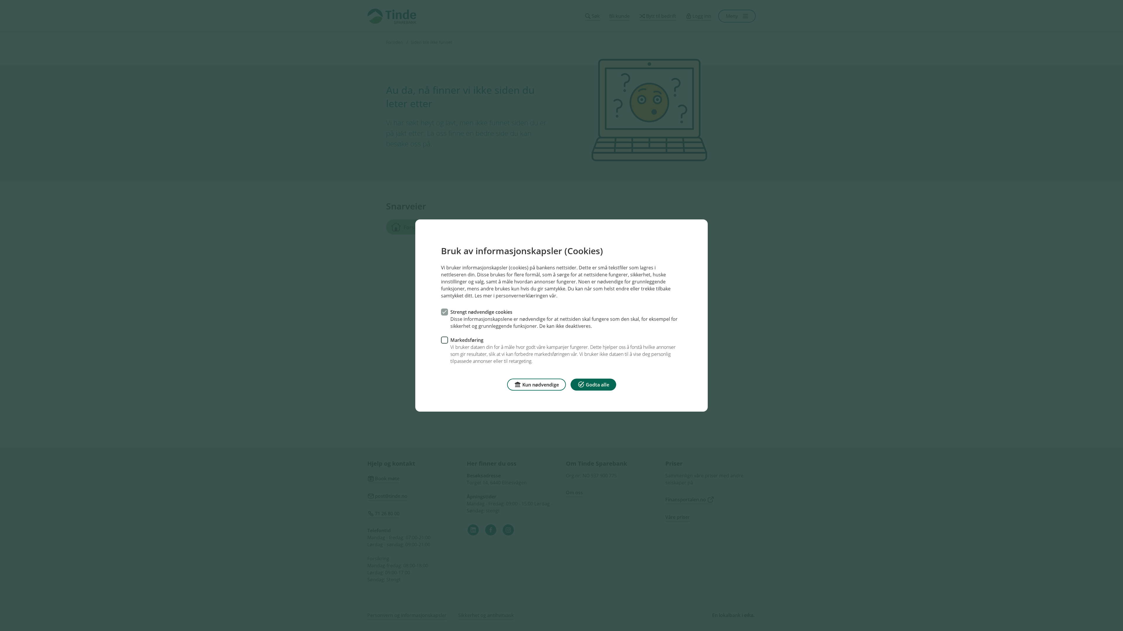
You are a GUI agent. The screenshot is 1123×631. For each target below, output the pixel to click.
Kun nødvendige (540, 385)
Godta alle (597, 385)
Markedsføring (466, 340)
